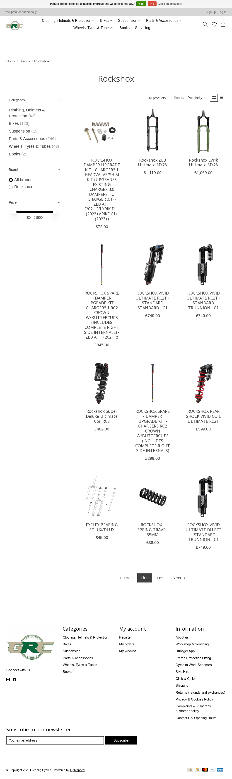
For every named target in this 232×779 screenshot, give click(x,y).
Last (160, 578)
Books (124, 28)
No (152, 3)
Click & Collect (186, 679)
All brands (23, 179)
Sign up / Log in (216, 12)
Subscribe (121, 740)
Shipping (182, 685)
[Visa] (213, 770)
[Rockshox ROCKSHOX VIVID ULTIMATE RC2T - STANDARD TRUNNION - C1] (203, 264)
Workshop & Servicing (192, 644)
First (145, 578)
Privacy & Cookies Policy (194, 699)
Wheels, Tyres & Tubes (30, 146)
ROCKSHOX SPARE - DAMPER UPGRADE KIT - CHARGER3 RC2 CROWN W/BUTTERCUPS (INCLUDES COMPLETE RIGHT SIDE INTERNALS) (152, 430)
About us (182, 637)
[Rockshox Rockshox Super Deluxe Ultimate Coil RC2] (102, 383)
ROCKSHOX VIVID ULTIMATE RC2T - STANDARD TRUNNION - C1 (203, 300)
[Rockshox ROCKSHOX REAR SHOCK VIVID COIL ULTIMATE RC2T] (203, 383)
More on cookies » (170, 3)
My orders (126, 644)
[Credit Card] (198, 770)
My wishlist (127, 651)
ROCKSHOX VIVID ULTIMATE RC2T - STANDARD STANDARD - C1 (152, 300)
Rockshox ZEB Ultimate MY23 (152, 162)
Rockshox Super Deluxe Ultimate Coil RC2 (102, 416)
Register (125, 637)
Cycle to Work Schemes (194, 665)
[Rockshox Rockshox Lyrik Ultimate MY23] (203, 131)
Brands (24, 61)
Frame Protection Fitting (193, 658)
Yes (141, 3)
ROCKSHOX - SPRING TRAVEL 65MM (152, 529)
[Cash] (190, 770)
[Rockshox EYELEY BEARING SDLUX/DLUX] (102, 496)
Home (10, 61)
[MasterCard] (205, 770)
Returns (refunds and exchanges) (200, 692)
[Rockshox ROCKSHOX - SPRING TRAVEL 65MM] (152, 496)
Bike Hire (182, 671)
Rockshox (23, 186)
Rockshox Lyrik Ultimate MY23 (203, 162)
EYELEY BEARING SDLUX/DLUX (102, 527)
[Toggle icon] (205, 24)
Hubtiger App (185, 651)
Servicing (142, 28)
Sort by (179, 98)
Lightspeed (77, 770)
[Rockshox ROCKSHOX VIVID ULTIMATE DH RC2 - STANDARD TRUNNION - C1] (203, 496)
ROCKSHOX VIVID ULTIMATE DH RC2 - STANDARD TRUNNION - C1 (203, 532)
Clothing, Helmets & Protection (85, 637)
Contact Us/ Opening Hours (196, 718)
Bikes (14, 123)
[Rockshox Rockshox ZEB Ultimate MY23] (152, 131)
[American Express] (220, 770)
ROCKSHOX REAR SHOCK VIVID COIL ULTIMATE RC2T (203, 416)
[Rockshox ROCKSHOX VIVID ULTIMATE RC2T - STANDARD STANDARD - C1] (152, 264)
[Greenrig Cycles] (15, 24)
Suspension (19, 131)
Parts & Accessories (27, 138)
